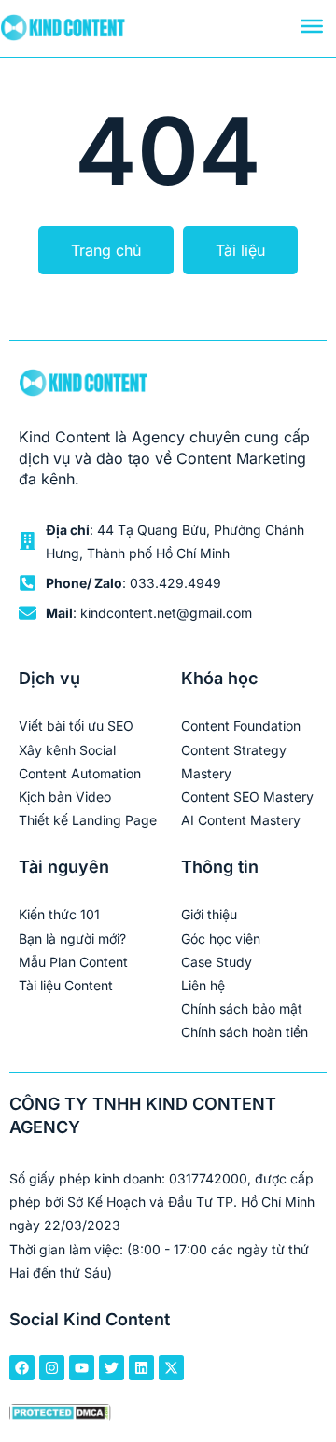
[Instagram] (51, 1367)
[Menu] (312, 26)
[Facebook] (22, 1367)
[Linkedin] (141, 1367)
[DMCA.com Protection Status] (60, 1415)
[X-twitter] (171, 1367)
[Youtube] (81, 1367)
